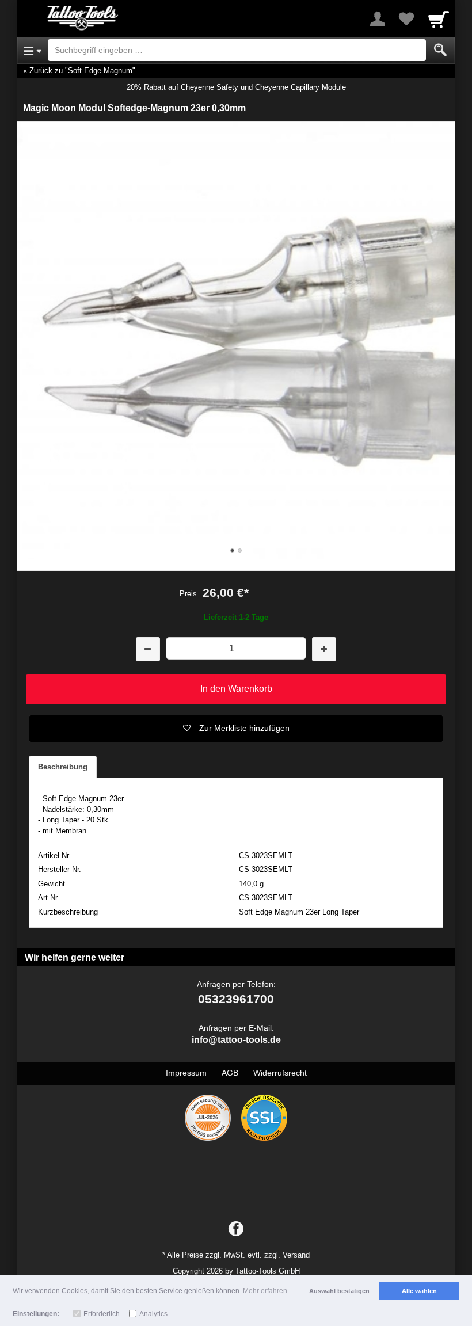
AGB (230, 1072)
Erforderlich (101, 1314)
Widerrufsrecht (280, 1072)
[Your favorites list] (406, 19)
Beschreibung (62, 767)
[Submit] (440, 50)
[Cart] (438, 19)
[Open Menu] (32, 50)
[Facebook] (236, 1229)
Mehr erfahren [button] (265, 1291)
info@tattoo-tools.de (236, 1040)
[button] (236, 728)
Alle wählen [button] (419, 1290)
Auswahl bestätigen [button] (339, 1290)
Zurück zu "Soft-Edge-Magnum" (82, 70)
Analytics (153, 1314)
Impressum (186, 1072)
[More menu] (377, 19)
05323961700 (236, 998)
